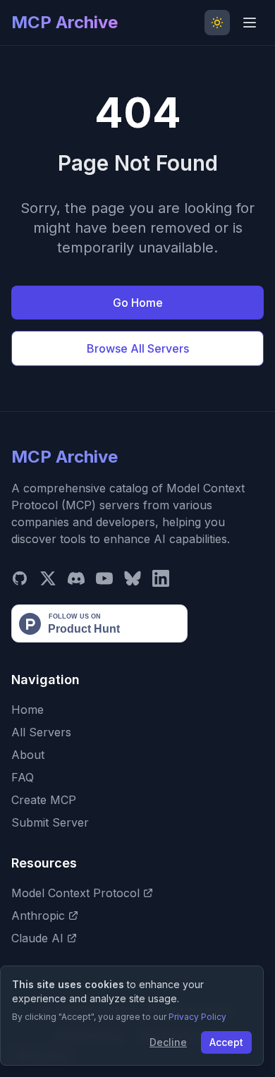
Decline (168, 1042)
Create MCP (43, 800)
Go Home (138, 303)
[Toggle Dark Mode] (217, 22)
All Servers (41, 732)
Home (27, 709)
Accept (226, 1042)
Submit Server (50, 822)
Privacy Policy (197, 1016)
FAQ (22, 777)
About (27, 755)
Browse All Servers (138, 348)
